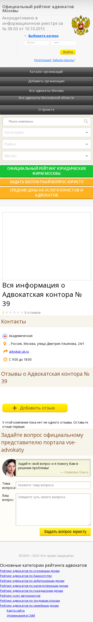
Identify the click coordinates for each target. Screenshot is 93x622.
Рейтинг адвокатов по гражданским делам (31, 591)
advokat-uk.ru (19, 351)
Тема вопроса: (9, 485)
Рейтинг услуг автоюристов (20, 596)
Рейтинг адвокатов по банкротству (26, 576)
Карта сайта (16, 610)
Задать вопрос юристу (65, 531)
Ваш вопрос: (8, 497)
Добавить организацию (46, 81)
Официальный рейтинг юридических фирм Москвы (46, 171)
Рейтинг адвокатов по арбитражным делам (32, 581)
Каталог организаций (46, 71)
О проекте (46, 109)
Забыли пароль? (63, 60)
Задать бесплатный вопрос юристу (46, 181)
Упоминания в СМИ (21, 615)
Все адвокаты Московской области (46, 98)
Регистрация (42, 60)
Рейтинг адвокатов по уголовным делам (30, 571)
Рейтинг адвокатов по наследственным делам (34, 586)
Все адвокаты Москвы (46, 90)
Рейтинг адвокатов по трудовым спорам (30, 601)
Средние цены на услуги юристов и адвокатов (46, 193)
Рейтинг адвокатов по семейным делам (29, 606)
